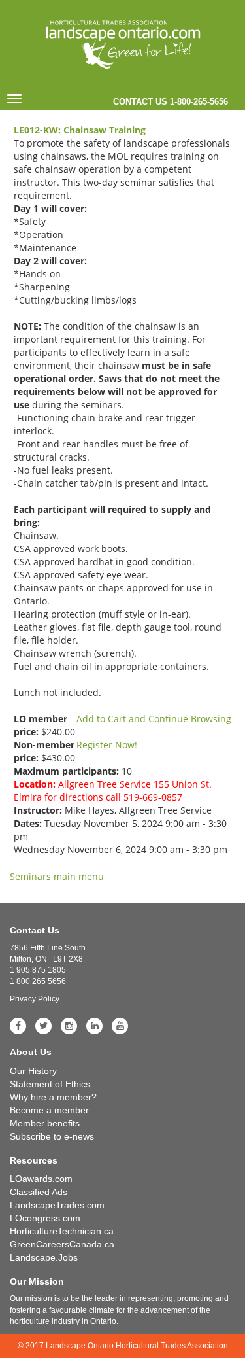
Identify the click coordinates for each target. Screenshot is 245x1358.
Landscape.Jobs (44, 1257)
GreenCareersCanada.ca (62, 1244)
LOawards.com (41, 1179)
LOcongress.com (45, 1218)
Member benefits (45, 1123)
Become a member (49, 1110)
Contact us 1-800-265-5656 (170, 102)
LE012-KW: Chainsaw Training (80, 130)
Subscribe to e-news (52, 1136)
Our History (33, 1071)
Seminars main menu (57, 876)
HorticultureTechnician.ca (62, 1231)
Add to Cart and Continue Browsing (153, 718)
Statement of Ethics (50, 1084)
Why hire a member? (53, 1097)
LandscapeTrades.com (57, 1205)
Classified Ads (38, 1192)
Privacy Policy (34, 998)
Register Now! (106, 745)
